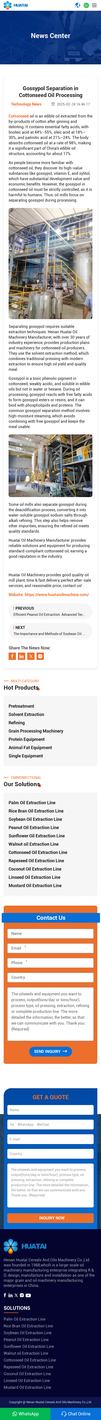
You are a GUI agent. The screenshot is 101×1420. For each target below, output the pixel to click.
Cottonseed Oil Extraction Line (38, 852)
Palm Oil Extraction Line (32, 802)
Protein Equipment (27, 739)
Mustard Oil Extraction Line (35, 885)
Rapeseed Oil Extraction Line (36, 860)
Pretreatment (21, 706)
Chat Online (79, 1413)
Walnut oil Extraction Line (34, 844)
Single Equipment (26, 755)
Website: (49, 594)
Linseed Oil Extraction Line (34, 877)
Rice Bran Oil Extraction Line (36, 810)
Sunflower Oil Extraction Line (37, 835)
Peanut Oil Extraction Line (34, 827)
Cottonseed (19, 116)
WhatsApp (29, 1413)
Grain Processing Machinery (36, 731)
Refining (17, 722)
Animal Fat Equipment (30, 747)
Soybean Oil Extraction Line (35, 819)
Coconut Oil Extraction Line (35, 869)
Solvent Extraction (26, 714)
